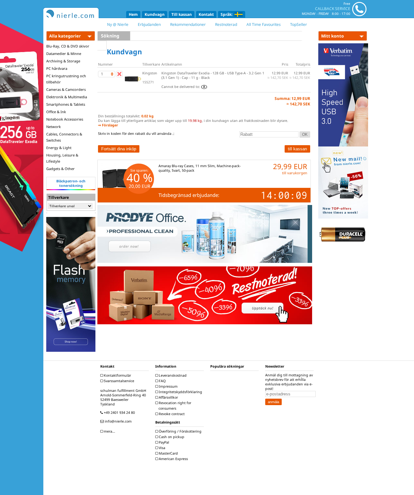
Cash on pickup (171, 437)
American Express (173, 459)
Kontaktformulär (117, 375)
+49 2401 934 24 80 (119, 412)
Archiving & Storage (63, 61)
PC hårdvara (56, 68)
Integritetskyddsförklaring (180, 392)
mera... (109, 431)
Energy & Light (58, 147)
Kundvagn (155, 14)
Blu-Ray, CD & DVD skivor (67, 46)
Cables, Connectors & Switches (64, 137)
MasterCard (168, 453)
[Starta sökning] (102, 45)
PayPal (163, 442)
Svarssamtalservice (118, 381)
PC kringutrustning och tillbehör (66, 78)
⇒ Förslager (108, 125)
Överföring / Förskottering (180, 431)
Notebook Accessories (64, 119)
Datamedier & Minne (63, 53)
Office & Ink (56, 111)
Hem (133, 14)
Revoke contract (171, 414)
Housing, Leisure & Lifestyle (62, 158)
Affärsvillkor (168, 397)
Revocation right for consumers (174, 406)
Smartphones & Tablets (65, 104)
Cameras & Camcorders (66, 89)
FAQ (162, 381)
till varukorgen (294, 172)
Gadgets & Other (60, 168)
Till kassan (181, 14)
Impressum (168, 386)
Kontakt (206, 14)
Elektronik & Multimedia (66, 96)
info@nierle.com (118, 421)
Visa (161, 448)
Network (53, 126)
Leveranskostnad (172, 375)
